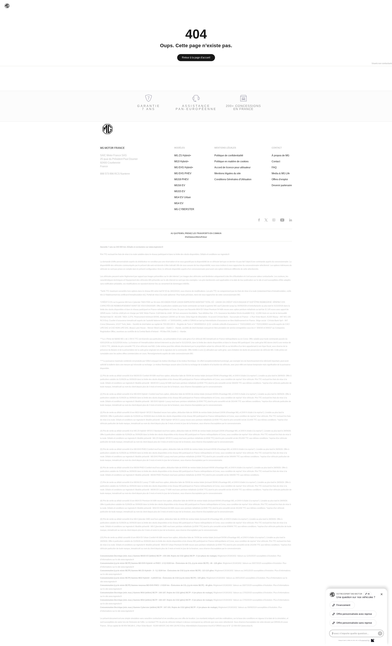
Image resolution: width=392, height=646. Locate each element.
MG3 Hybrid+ (181, 161)
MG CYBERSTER (184, 209)
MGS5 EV (179, 191)
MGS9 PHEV (181, 179)
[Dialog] (372, 640)
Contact (276, 161)
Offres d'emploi (280, 179)
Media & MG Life (281, 173)
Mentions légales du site (227, 173)
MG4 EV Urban (182, 197)
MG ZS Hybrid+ (182, 155)
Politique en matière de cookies (231, 161)
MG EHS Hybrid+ (183, 167)
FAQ (274, 167)
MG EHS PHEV (182, 173)
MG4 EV (178, 203)
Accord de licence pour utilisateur (232, 167)
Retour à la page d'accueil (196, 57)
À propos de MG (280, 155)
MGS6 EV (179, 185)
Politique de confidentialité (228, 155)
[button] (342, 605)
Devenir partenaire (282, 185)
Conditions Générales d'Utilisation (232, 179)
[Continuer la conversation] (380, 633)
